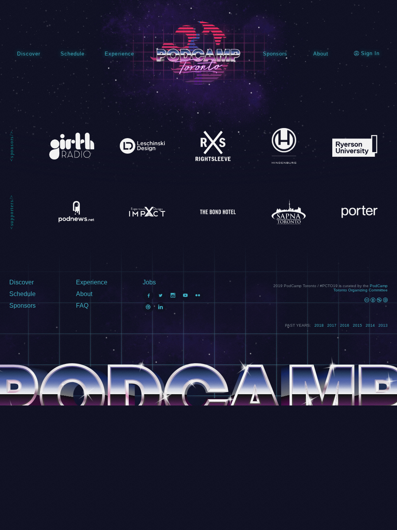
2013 (383, 325)
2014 (370, 325)
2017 (332, 325)
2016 (344, 325)
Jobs (149, 282)
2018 (319, 325)
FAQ (82, 305)
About (320, 54)
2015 (357, 325)
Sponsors (275, 54)
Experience (119, 54)
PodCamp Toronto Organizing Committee (360, 288)
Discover (28, 54)
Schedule (72, 54)
